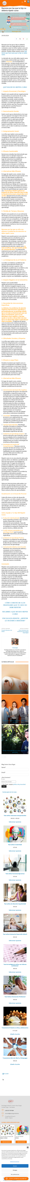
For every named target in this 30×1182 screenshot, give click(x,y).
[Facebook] (16, 39)
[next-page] (5, 757)
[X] (19, 39)
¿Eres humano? (6, 778)
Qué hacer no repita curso (15, 87)
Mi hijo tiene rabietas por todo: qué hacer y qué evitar (15, 751)
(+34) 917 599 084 (9, 1110)
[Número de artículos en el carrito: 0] (3, 1079)
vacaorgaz (15, 647)
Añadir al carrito (15, 1034)
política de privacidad (19, 784)
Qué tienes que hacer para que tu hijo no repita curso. (14, 52)
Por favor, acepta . (14, 784)
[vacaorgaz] (15, 641)
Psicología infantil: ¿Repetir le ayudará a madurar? (15, 619)
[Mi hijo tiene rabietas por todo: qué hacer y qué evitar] (15, 739)
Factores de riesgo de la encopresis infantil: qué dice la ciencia (15, 691)
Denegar (15, 1170)
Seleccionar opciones (15, 822)
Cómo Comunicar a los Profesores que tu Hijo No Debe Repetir (15, 605)
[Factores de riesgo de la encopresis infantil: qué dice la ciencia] (15, 679)
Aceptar (15, 1166)
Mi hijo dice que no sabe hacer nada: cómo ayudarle (15, 721)
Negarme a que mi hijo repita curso (15, 613)
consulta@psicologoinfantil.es (12, 1113)
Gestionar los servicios (14, 1161)
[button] (27, 1147)
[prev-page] (2, 757)
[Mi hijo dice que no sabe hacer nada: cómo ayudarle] (15, 709)
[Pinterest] (23, 39)
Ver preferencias (15, 1174)
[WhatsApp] (26, 39)
